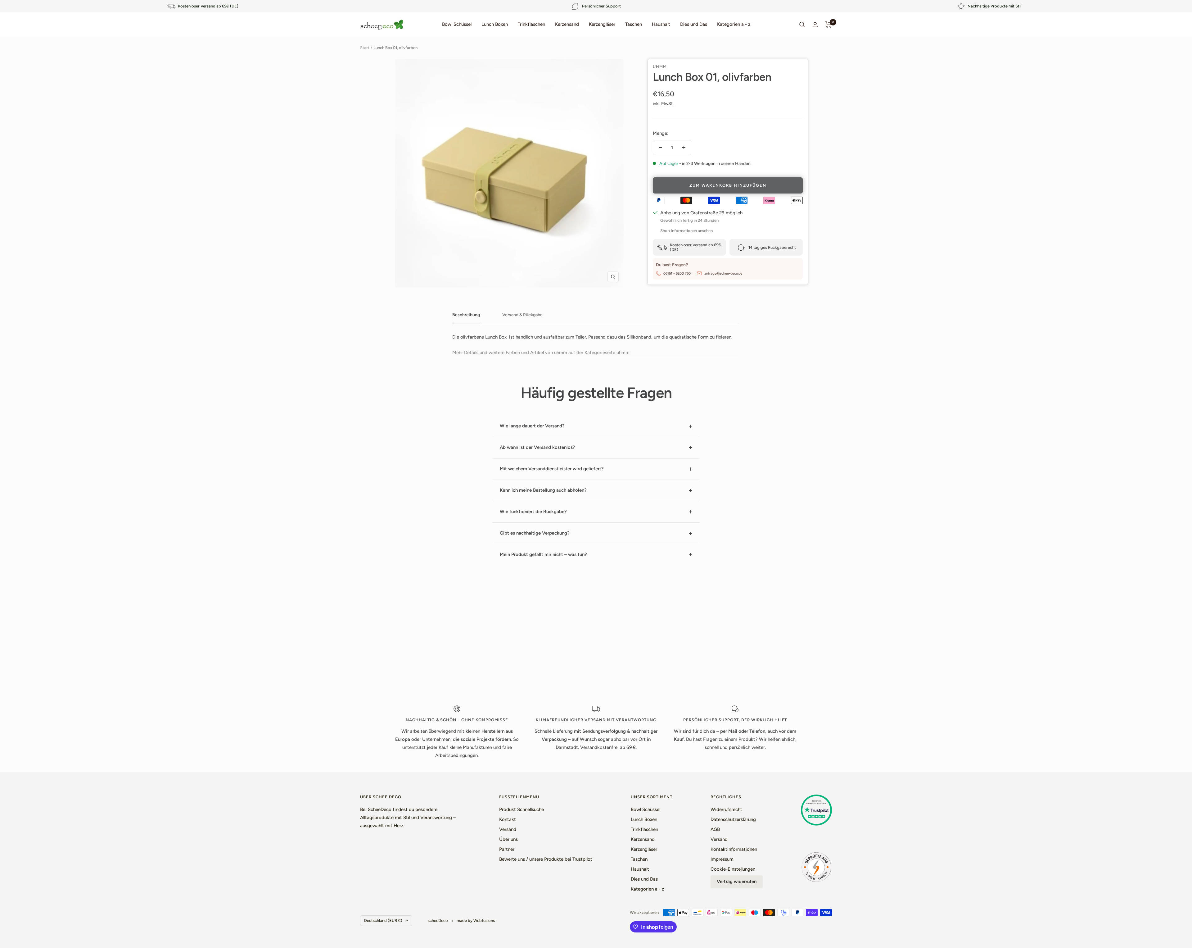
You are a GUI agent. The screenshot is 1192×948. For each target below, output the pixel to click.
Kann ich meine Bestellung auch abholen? (543, 490)
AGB (715, 829)
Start (364, 47)
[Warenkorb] (828, 24)
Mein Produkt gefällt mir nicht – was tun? (543, 554)
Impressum (722, 859)
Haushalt (661, 24)
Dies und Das (693, 24)
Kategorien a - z (733, 24)
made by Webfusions (476, 920)
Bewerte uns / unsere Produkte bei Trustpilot (545, 859)
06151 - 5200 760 (677, 273)
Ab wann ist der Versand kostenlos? (537, 447)
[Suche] (802, 24)
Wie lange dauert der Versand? (532, 426)
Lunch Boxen (494, 24)
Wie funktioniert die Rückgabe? (533, 511)
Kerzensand (567, 24)
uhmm (660, 66)
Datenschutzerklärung (733, 819)
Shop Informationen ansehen (686, 230)
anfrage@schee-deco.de (723, 273)
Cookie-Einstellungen (733, 869)
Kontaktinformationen (734, 849)
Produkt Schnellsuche (521, 809)
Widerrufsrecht (726, 809)
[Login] (815, 24)
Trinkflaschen (531, 24)
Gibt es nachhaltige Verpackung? (535, 533)
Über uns (508, 839)
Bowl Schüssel (457, 24)
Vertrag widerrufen (736, 881)
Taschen (633, 24)
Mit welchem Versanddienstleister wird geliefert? (552, 469)
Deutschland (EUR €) (383, 920)
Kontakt (507, 819)
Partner (506, 849)
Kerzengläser (602, 24)
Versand (507, 829)
